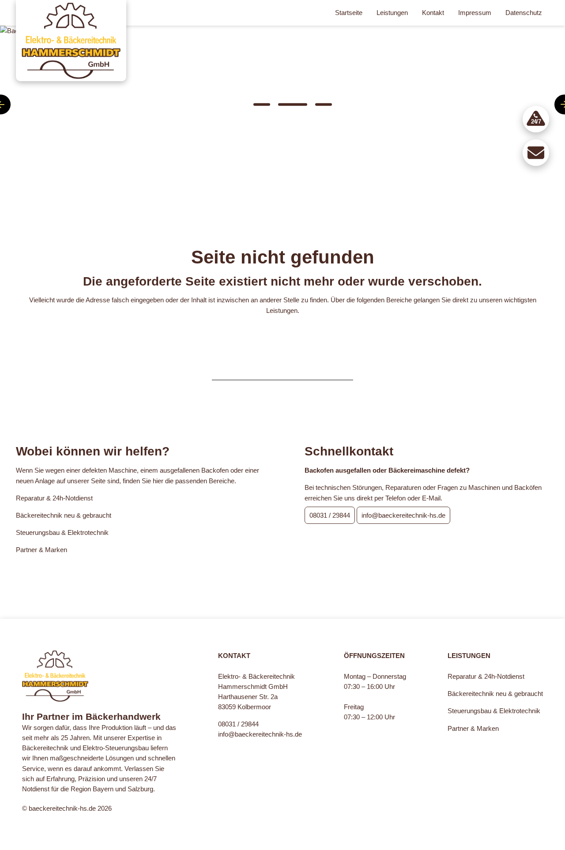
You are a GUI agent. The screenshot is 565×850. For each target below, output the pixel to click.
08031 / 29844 (329, 515)
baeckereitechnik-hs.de (62, 808)
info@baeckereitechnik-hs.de (403, 515)
